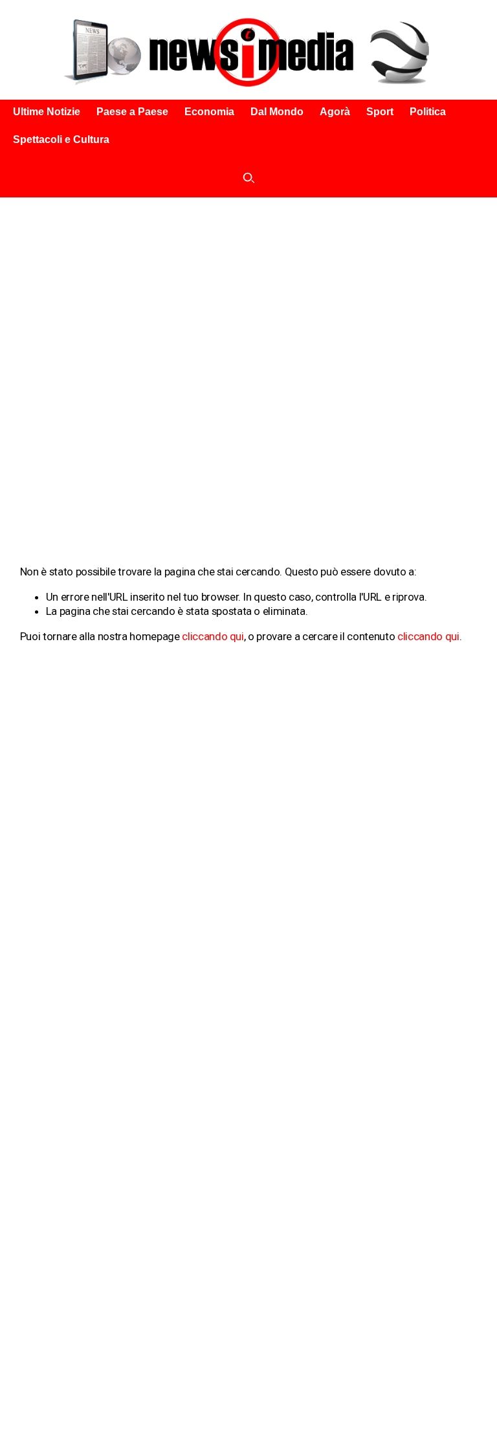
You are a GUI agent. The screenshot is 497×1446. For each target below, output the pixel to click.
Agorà (335, 111)
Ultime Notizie (46, 111)
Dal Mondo (277, 111)
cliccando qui (213, 636)
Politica (428, 111)
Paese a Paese (132, 111)
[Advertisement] (248, 294)
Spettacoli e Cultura (61, 139)
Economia (209, 111)
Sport (379, 111)
